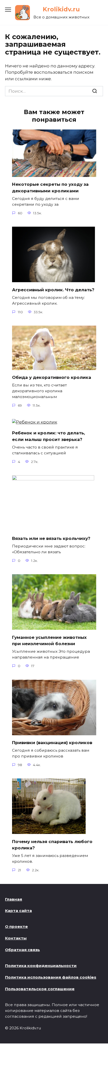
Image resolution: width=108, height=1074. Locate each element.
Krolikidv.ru (61, 9)
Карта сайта (18, 910)
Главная (13, 899)
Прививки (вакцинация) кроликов (52, 742)
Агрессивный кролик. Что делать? (53, 289)
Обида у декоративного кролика (51, 377)
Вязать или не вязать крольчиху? (51, 538)
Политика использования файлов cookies (50, 977)
